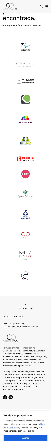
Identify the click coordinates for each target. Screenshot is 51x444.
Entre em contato (13, 316)
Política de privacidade (13, 323)
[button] (46, 6)
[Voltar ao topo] (25, 304)
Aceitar (25, 438)
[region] (25, 427)
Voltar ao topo (25, 308)
